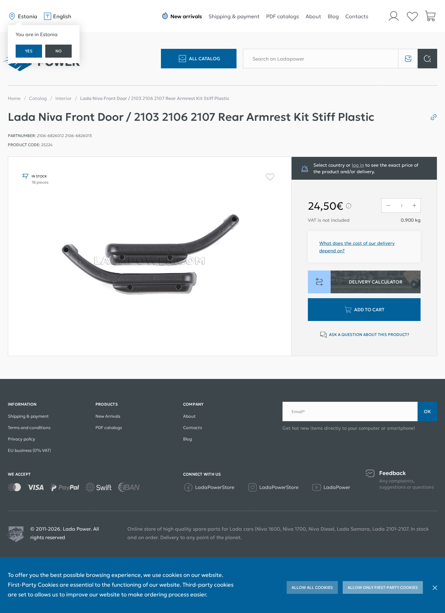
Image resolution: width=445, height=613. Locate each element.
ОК (427, 411)
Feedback (392, 473)
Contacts (356, 16)
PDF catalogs (282, 16)
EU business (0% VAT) (29, 450)
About (313, 16)
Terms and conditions (29, 427)
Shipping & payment (234, 16)
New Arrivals (107, 416)
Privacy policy (21, 439)
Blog (333, 16)
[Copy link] (431, 117)
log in (358, 165)
